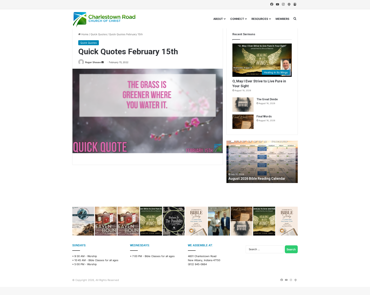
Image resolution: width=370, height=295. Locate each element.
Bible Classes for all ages (103, 260)
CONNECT (237, 18)
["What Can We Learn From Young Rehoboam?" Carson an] (106, 221)
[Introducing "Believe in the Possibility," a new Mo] (174, 221)
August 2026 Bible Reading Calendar (256, 178)
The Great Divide (267, 99)
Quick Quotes (99, 34)
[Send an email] (102, 62)
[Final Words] (243, 121)
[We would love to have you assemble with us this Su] (83, 221)
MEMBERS (282, 18)
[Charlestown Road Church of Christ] (104, 19)
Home (84, 34)
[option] (262, 162)
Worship (92, 256)
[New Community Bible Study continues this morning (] (196, 221)
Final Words (264, 116)
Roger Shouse (93, 62)
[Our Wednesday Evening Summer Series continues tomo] (151, 221)
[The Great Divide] (243, 104)
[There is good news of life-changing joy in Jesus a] (219, 221)
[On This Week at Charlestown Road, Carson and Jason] (128, 221)
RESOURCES (259, 18)
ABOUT (218, 18)
